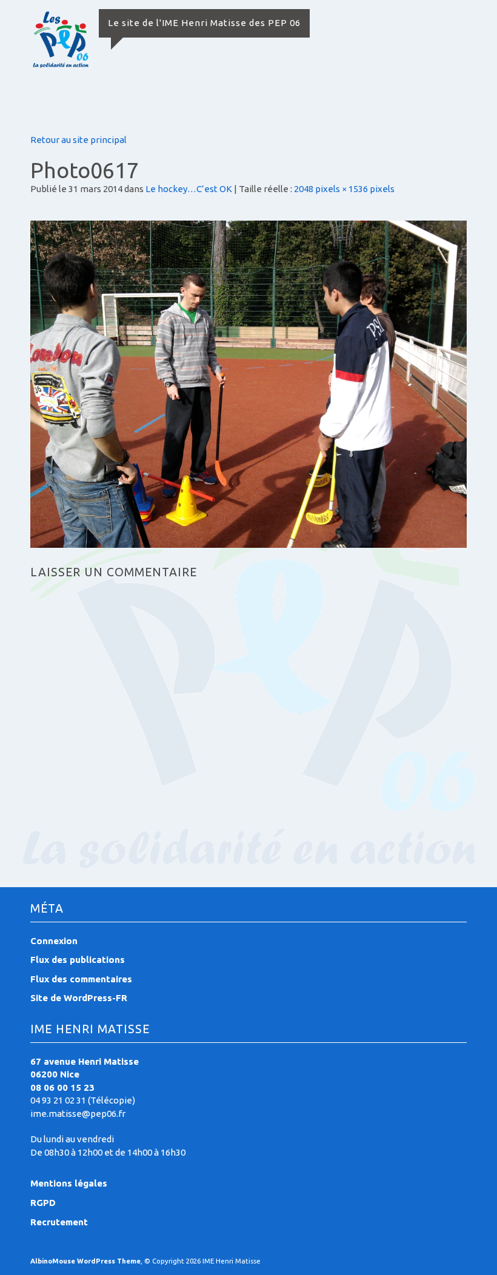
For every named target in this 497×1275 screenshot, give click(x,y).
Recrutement (59, 1222)
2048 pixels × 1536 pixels (344, 189)
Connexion (54, 941)
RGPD (43, 1202)
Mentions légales (68, 1183)
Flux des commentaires (81, 979)
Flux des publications (77, 959)
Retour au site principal (78, 140)
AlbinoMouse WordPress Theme (85, 1261)
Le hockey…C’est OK (188, 189)
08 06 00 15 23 (62, 1087)
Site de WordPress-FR (78, 998)
